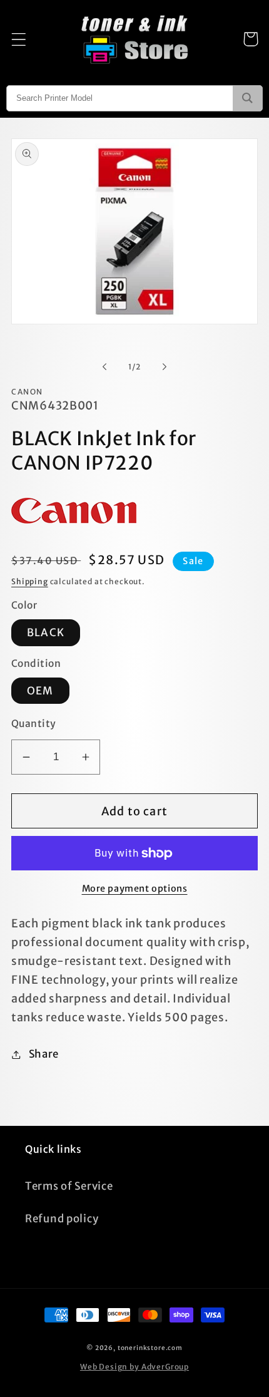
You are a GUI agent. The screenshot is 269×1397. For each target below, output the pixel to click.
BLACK (45, 632)
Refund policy (61, 1218)
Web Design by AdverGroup (134, 1366)
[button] (19, 39)
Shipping (29, 581)
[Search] (247, 98)
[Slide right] (164, 366)
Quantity (33, 723)
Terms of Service (69, 1186)
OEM (40, 691)
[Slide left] (104, 366)
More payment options (135, 888)
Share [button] (44, 1054)
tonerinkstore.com (150, 1348)
